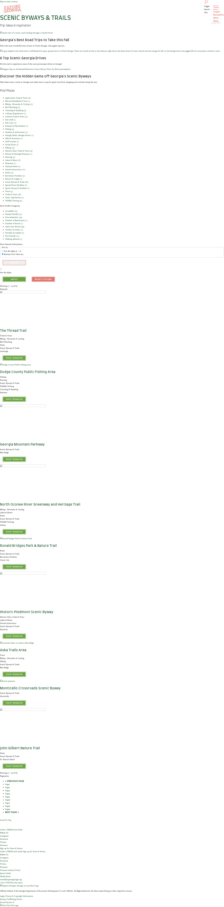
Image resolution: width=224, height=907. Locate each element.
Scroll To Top (5, 820)
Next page (11, 812)
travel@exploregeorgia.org (11, 879)
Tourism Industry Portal (10, 870)
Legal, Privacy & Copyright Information (16, 896)
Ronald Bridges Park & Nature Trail (28, 545)
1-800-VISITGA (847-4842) (11, 882)
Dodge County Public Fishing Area (27, 372)
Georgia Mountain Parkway (22, 444)
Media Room (5, 876)
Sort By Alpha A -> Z (12, 251)
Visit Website (14, 358)
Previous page (15, 781)
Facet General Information (11, 244)
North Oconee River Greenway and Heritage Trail (40, 504)
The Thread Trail (13, 330)
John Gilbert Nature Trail (20, 748)
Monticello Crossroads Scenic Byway (30, 688)
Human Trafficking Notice (11, 899)
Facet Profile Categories (10, 205)
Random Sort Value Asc (13, 254)
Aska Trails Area (13, 650)
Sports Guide (5, 873)
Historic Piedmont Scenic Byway (26, 612)
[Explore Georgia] (12, 9)
